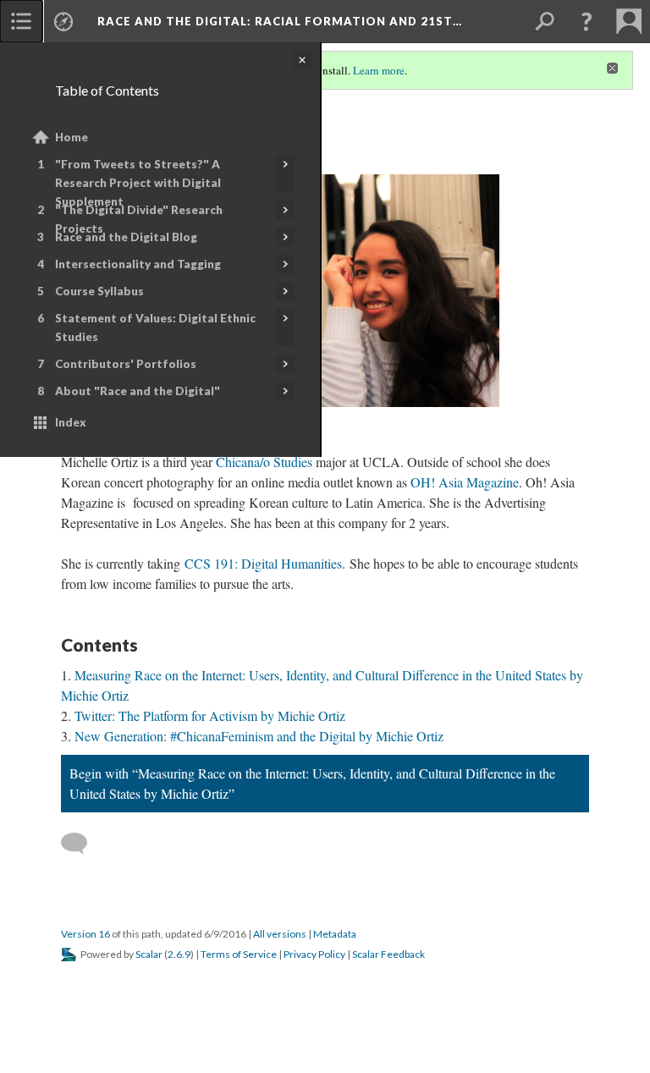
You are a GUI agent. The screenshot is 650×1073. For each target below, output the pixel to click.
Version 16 (85, 933)
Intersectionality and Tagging (138, 264)
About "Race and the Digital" (137, 391)
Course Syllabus (99, 291)
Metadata (334, 933)
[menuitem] (21, 21)
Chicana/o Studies (264, 461)
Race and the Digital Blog (126, 237)
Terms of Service (239, 954)
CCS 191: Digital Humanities (263, 563)
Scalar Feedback (388, 954)
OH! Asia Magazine (464, 482)
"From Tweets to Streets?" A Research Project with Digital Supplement (138, 182)
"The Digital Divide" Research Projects (139, 219)
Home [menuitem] (71, 137)
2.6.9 (179, 954)
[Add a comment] (81, 844)
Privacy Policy (314, 954)
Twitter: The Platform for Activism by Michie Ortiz (209, 715)
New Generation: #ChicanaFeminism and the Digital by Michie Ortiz (258, 736)
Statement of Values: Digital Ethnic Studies (155, 327)
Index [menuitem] (70, 422)
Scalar (148, 954)
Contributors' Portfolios (125, 364)
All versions (279, 933)
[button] (586, 21)
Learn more (379, 70)
